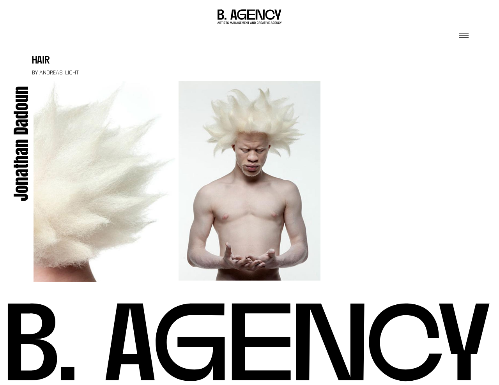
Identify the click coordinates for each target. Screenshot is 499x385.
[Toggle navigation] (464, 33)
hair (41, 61)
